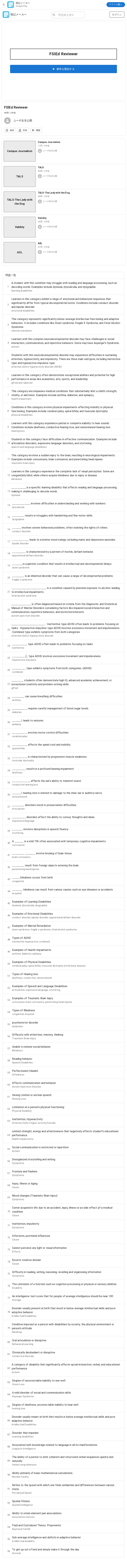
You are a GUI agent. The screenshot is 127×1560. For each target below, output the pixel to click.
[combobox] (70, 15)
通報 (38, 130)
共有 (25, 130)
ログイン (117, 14)
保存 (12, 130)
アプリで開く (115, 4)
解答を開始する (66, 68)
